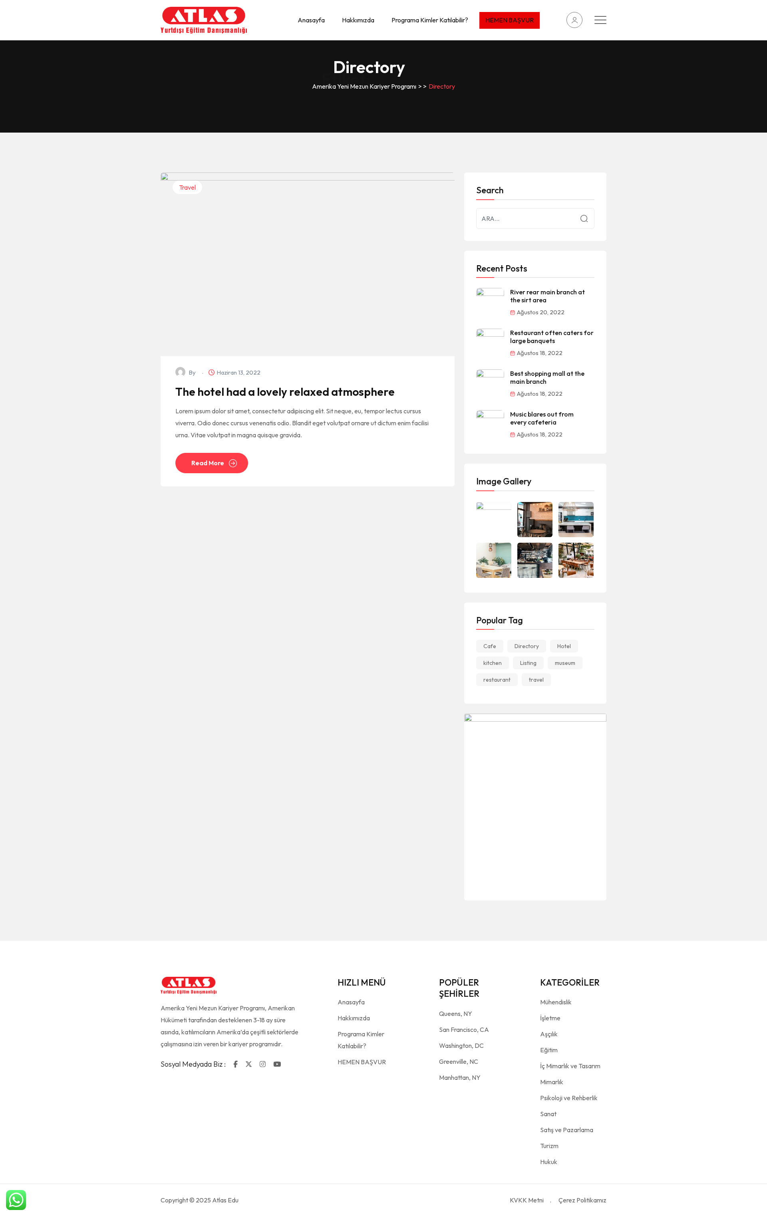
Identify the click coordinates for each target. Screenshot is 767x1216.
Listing (528, 663)
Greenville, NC (458, 1061)
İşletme (550, 1018)
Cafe (489, 646)
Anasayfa (311, 20)
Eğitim (549, 1050)
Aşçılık (549, 1034)
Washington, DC (461, 1045)
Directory (527, 646)
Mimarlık (551, 1082)
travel (536, 679)
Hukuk (548, 1162)
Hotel (564, 646)
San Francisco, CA (464, 1030)
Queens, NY (455, 1014)
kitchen (492, 663)
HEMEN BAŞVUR (509, 20)
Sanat (548, 1114)
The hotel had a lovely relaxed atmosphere (285, 392)
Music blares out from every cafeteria (542, 418)
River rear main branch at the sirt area (547, 296)
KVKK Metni (527, 1200)
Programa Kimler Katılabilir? (429, 20)
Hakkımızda (358, 20)
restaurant (497, 679)
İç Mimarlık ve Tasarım (570, 1066)
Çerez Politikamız (582, 1200)
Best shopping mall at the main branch (547, 377)
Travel (187, 187)
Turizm (549, 1146)
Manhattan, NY (460, 1077)
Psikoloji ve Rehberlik (569, 1098)
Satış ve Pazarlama (566, 1130)
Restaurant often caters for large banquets (552, 337)
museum (565, 663)
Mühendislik (556, 1002)
